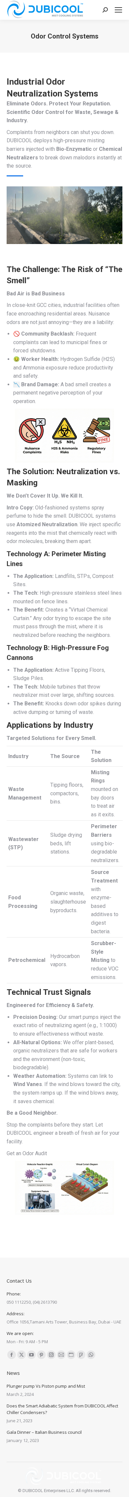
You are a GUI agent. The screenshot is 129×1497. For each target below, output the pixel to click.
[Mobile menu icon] (118, 10)
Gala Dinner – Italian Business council (44, 1432)
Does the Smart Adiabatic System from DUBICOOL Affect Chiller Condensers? (62, 1409)
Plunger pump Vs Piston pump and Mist (46, 1386)
